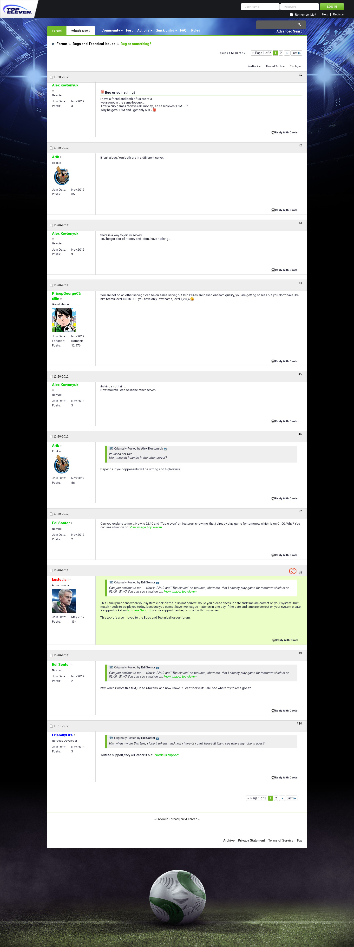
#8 (300, 572)
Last (294, 53)
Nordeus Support (139, 610)
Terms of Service (280, 840)
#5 (300, 374)
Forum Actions (138, 30)
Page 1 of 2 (263, 53)
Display (294, 66)
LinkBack (252, 66)
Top (299, 840)
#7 (300, 511)
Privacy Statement (251, 840)
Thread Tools (274, 66)
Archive (229, 840)
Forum (57, 31)
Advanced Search (290, 31)
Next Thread (189, 819)
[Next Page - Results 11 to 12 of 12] (287, 53)
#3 (300, 223)
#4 (300, 283)
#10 (299, 723)
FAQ (183, 30)
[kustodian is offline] (64, 601)
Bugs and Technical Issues (94, 44)
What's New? (81, 31)
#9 (300, 653)
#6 (300, 434)
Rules (195, 30)
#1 (300, 74)
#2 (300, 145)
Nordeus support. (167, 755)
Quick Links (165, 30)
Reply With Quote (286, 132)
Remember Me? (305, 14)
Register (338, 14)
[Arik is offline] (61, 175)
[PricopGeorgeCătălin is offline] (64, 320)
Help (325, 14)
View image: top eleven (146, 527)
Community (110, 30)
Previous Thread (168, 819)
